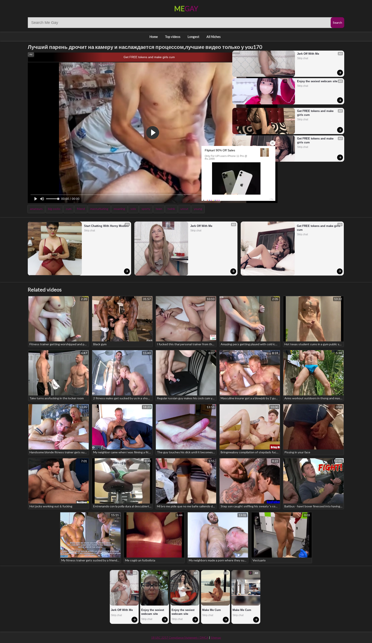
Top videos (172, 37)
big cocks (54, 209)
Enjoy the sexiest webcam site (317, 81)
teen (159, 209)
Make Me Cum (211, 610)
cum (68, 209)
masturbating (99, 209)
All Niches (213, 37)
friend (81, 209)
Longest (193, 37)
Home (153, 37)
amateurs (36, 209)
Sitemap (216, 637)
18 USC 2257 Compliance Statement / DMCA (179, 637)
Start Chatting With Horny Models (106, 226)
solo (133, 209)
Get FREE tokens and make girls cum (149, 57)
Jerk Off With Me (308, 53)
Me (186, 8)
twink (171, 209)
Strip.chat (302, 58)
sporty (145, 209)
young (198, 209)
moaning (119, 209)
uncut (184, 209)
